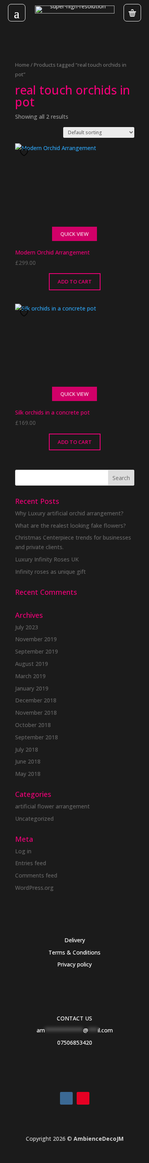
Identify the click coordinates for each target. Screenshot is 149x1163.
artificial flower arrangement (52, 806)
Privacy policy (74, 964)
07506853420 (74, 1042)
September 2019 (36, 651)
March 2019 (30, 676)
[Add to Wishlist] (25, 152)
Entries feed (30, 863)
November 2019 (36, 639)
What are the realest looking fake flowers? (70, 525)
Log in (23, 851)
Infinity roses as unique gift (50, 571)
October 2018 (33, 725)
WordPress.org (34, 887)
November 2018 (36, 712)
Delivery (74, 940)
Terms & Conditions (74, 952)
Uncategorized (34, 818)
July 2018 (26, 749)
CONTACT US (74, 1018)
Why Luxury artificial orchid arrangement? (69, 513)
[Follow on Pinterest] (83, 1098)
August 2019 (31, 663)
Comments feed (36, 875)
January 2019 (31, 688)
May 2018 (28, 773)
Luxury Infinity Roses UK (47, 559)
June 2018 (28, 761)
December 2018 (35, 700)
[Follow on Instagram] (66, 1098)
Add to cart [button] (75, 281)
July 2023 (26, 627)
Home (22, 64)
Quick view (74, 233)
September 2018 (36, 737)
